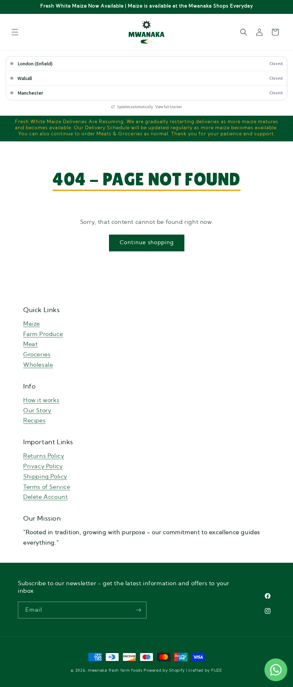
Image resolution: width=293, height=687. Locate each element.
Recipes (34, 420)
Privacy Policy (43, 466)
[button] (15, 32)
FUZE (216, 670)
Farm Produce (43, 334)
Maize (31, 324)
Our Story (37, 410)
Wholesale (38, 365)
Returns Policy (43, 456)
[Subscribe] (138, 610)
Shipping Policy (45, 477)
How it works (41, 400)
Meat (30, 344)
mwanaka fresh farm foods (115, 670)
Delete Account (45, 497)
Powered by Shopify (164, 670)
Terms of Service (46, 487)
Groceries (36, 354)
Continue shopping (147, 242)
